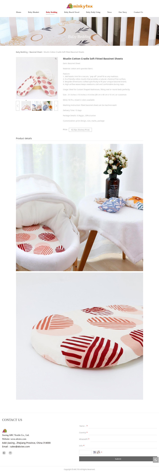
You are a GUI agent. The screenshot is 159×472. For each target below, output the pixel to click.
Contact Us (138, 12)
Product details (24, 138)
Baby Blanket (33, 12)
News (109, 12)
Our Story (123, 12)
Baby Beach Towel (71, 12)
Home (18, 12)
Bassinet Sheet (36, 52)
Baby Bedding (51, 12)
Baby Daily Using (93, 12)
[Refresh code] (96, 452)
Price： (66, 129)
